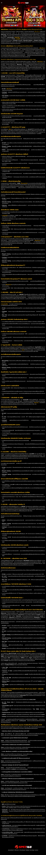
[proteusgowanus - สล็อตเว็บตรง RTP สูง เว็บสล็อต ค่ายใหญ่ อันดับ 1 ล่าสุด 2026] (23, 2)
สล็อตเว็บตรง (37, 31)
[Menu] (1, 2)
